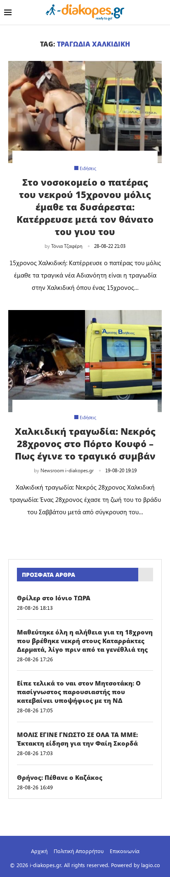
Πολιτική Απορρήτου (79, 850)
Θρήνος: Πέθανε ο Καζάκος (59, 777)
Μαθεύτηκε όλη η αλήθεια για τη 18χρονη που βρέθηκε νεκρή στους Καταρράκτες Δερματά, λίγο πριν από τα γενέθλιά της (85, 640)
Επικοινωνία (124, 850)
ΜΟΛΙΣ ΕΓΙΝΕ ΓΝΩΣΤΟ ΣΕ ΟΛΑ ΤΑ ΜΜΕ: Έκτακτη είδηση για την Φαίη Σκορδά (77, 738)
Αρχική (39, 850)
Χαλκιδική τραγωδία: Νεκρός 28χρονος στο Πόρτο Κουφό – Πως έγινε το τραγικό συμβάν (85, 443)
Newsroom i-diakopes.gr (67, 470)
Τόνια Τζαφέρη (67, 246)
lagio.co (150, 864)
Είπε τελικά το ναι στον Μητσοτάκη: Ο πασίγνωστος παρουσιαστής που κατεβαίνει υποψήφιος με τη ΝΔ (79, 691)
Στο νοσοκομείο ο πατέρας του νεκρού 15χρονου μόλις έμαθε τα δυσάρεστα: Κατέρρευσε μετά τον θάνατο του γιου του (85, 207)
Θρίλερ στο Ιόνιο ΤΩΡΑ (53, 598)
